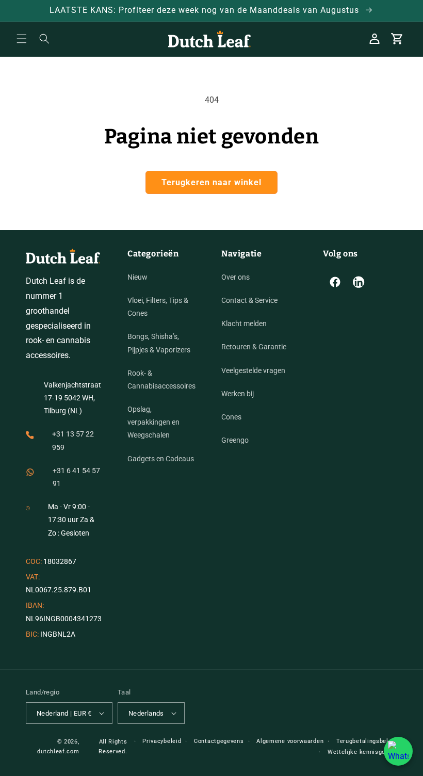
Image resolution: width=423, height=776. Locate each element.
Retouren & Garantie (253, 347)
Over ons (235, 277)
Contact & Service (249, 300)
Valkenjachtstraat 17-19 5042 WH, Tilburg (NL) (72, 398)
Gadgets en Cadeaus (160, 459)
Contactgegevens (219, 741)
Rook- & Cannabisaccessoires (161, 379)
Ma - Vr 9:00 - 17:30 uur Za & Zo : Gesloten (71, 520)
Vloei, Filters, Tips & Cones (157, 306)
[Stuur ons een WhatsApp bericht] (398, 751)
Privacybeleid (161, 741)
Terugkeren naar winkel (211, 182)
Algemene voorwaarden (289, 741)
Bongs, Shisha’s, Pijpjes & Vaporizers (158, 342)
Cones (231, 417)
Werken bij (237, 394)
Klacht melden (244, 323)
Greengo (235, 440)
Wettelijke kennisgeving (362, 752)
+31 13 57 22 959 (73, 440)
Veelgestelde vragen (253, 370)
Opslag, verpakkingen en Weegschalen (153, 422)
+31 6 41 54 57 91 (76, 477)
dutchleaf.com (58, 751)
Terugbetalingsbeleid (366, 741)
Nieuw (137, 277)
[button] (21, 38)
